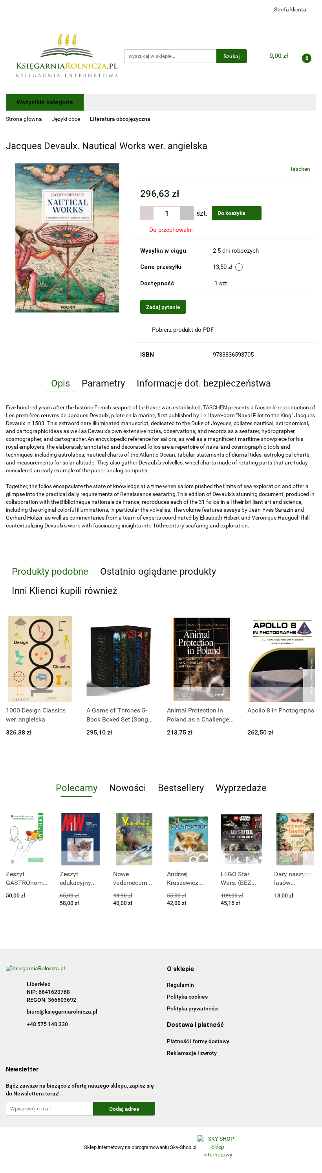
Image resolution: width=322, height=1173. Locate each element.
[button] (180, 969)
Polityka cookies (187, 997)
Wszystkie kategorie (44, 102)
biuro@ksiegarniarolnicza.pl (62, 1011)
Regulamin (180, 985)
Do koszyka (232, 213)
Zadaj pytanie (163, 307)
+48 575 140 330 (47, 1024)
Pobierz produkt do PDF (183, 329)
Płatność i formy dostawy (198, 1041)
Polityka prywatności (193, 1008)
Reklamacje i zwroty (192, 1053)
